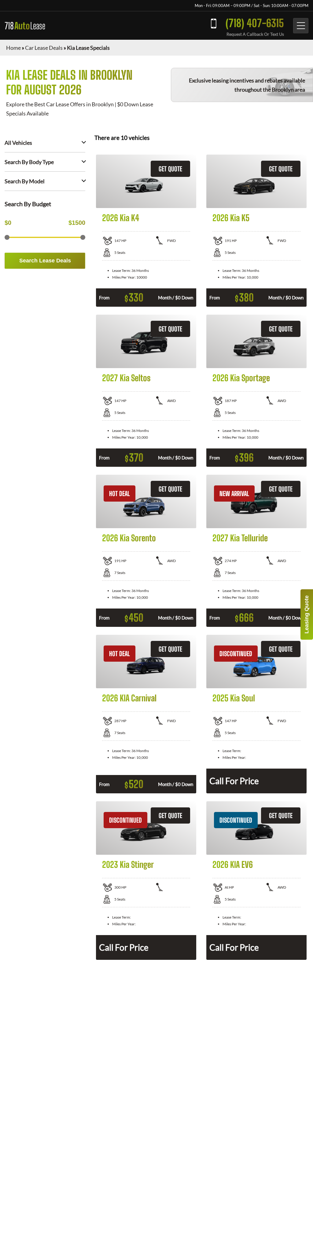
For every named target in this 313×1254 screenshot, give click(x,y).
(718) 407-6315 (255, 23)
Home (13, 47)
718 (25, 25)
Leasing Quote (307, 614)
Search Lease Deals (45, 261)
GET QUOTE (170, 169)
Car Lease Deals (44, 47)
